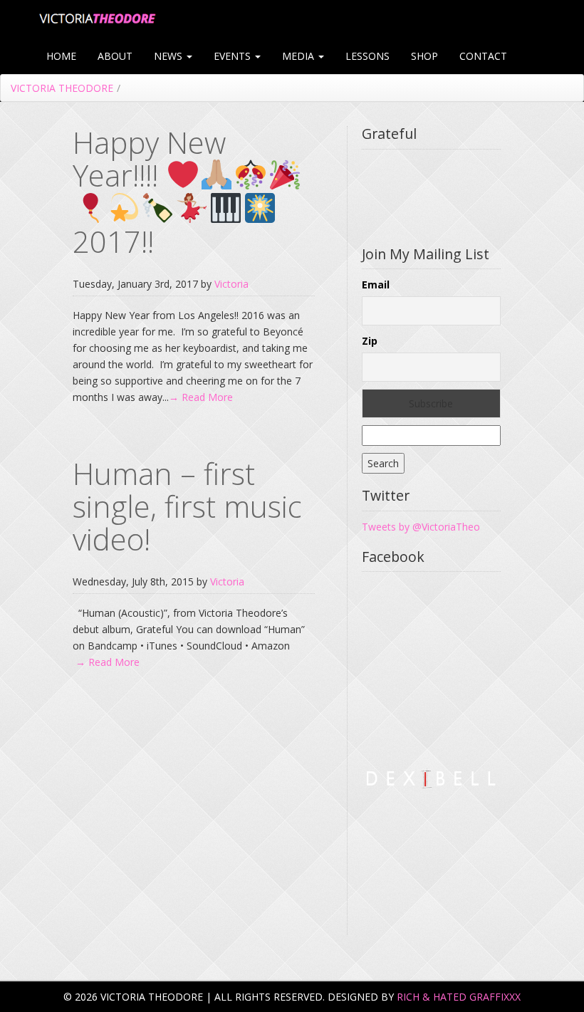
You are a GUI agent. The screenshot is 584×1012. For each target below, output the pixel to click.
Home (61, 56)
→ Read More (201, 397)
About (115, 56)
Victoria (231, 284)
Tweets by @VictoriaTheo (421, 526)
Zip (369, 341)
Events (234, 56)
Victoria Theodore (62, 88)
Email (376, 284)
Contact (483, 56)
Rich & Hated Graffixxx (459, 996)
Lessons (367, 56)
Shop (424, 56)
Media (299, 56)
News (169, 56)
